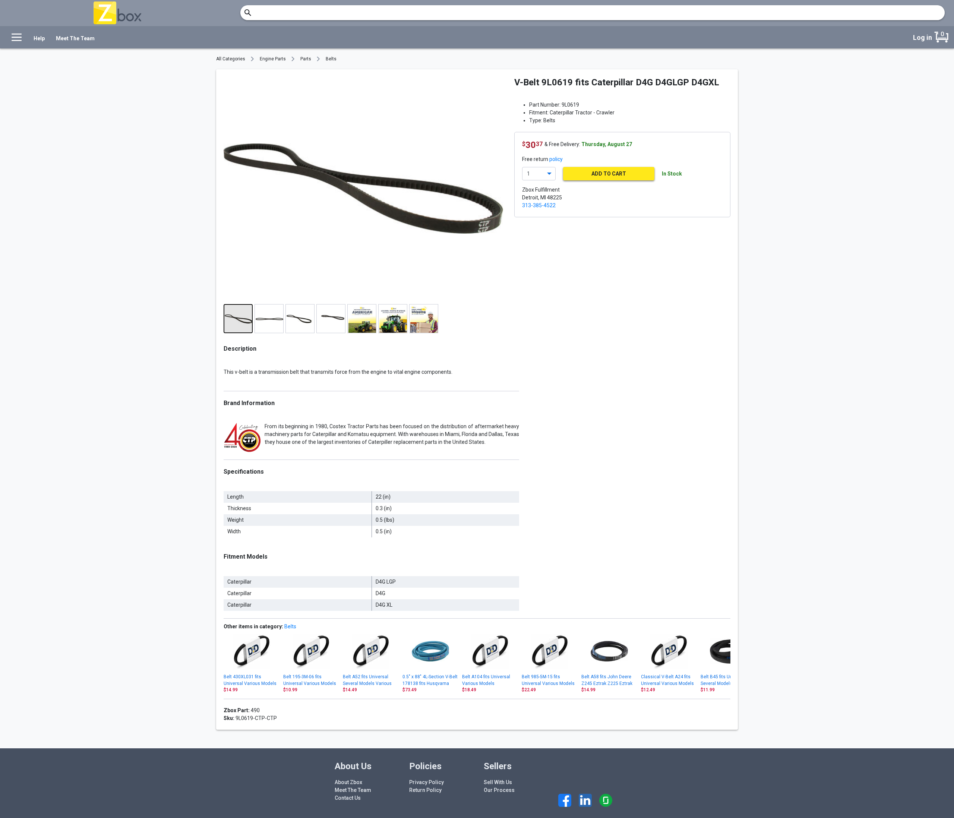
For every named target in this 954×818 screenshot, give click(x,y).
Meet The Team (75, 38)
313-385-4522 (539, 205)
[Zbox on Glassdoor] (605, 800)
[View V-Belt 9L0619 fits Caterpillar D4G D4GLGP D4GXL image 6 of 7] (392, 318)
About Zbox (348, 782)
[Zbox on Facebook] (564, 800)
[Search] (247, 12)
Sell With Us (498, 782)
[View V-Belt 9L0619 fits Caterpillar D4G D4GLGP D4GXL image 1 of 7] (238, 318)
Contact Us (348, 798)
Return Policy (425, 790)
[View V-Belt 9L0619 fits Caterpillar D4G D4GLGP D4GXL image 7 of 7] (423, 318)
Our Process (499, 790)
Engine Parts (273, 58)
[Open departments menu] (14, 37)
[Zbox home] (117, 12)
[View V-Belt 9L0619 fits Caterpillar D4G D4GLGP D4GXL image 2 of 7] (269, 318)
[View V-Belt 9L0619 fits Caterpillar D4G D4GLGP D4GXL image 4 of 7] (330, 318)
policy (556, 159)
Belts (331, 58)
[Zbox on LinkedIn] (585, 800)
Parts (305, 58)
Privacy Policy (426, 782)
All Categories (230, 58)
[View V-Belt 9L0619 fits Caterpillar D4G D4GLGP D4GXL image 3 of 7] (300, 318)
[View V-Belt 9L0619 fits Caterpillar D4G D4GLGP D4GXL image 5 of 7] (361, 318)
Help (39, 38)
